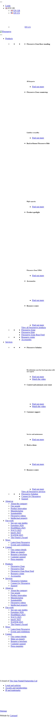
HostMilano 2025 (18, 528)
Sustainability (16, 513)
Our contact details (18, 549)
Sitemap (3, 711)
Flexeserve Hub (28, 332)
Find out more (38, 87)
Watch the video (39, 379)
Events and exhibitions (20, 545)
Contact (8, 547)
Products (9, 38)
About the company (19, 504)
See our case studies (19, 523)
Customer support (18, 557)
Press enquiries (17, 559)
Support (24, 499)
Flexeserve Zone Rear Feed (33, 335)
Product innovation (19, 508)
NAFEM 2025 (17, 535)
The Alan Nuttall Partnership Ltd (23, 681)
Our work (9, 520)
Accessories (26, 339)
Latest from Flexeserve (20, 542)
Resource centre (28, 337)
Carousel (13, 715)
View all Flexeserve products (33, 327)
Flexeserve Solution (29, 494)
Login (7, 6)
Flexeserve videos (18, 516)
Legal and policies (13, 685)
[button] (10, 8)
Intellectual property (19, 518)
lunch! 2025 (16, 533)
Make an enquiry (18, 552)
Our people (15, 506)
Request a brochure (19, 554)
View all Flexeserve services (33, 491)
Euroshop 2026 (17, 525)
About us (9, 501)
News (7, 540)
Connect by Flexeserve (31, 496)
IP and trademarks (12, 690)
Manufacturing (17, 511)
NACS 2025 (16, 530)
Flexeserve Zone (28, 330)
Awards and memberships (16, 688)
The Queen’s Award (19, 537)
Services (8, 342)
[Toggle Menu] (1, 1)
